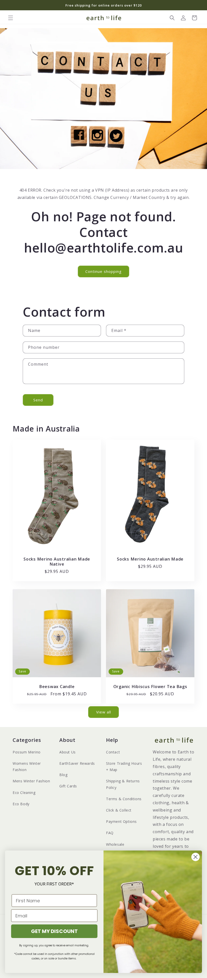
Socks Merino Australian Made (150, 558)
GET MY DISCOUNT (54, 931)
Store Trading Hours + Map (124, 766)
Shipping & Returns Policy (123, 784)
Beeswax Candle (57, 686)
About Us (67, 752)
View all (103, 711)
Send (38, 399)
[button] (10, 17)
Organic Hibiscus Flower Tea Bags (150, 686)
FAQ (110, 832)
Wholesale (115, 844)
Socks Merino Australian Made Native (56, 561)
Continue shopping (103, 271)
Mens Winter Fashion (31, 781)
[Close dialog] (195, 857)
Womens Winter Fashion (27, 766)
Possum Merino (27, 752)
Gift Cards (68, 786)
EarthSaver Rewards (77, 763)
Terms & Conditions (124, 798)
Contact (113, 752)
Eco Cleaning (24, 792)
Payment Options (121, 821)
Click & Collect (119, 810)
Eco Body (21, 803)
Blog (63, 774)
